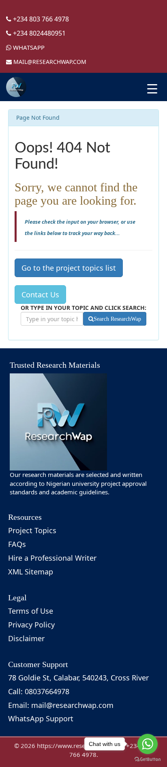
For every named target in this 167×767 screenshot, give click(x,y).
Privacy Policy (31, 624)
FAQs (17, 544)
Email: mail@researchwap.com (60, 705)
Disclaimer (26, 638)
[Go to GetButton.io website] (148, 759)
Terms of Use (30, 611)
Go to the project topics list (68, 268)
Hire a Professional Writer (52, 558)
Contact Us (40, 294)
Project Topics (32, 530)
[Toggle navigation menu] (152, 89)
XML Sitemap (30, 571)
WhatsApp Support (40, 718)
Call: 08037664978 (38, 691)
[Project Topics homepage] (16, 87)
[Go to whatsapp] (147, 744)
